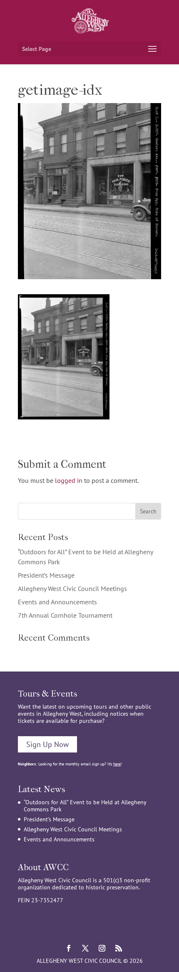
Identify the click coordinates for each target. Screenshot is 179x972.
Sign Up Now (47, 744)
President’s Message (46, 575)
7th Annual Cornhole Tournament (65, 615)
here (117, 764)
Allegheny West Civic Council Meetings (72, 588)
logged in (68, 480)
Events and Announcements (57, 602)
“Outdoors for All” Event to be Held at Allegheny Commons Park (85, 805)
